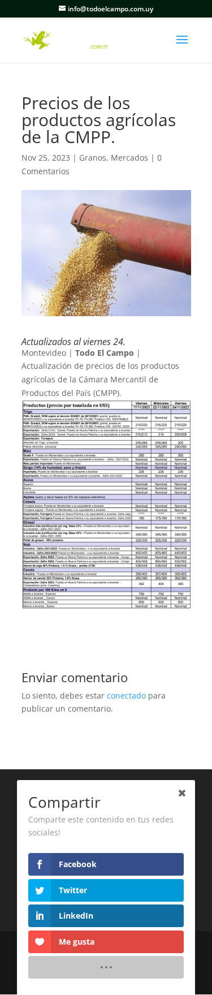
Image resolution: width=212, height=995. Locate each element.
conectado (126, 695)
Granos (92, 157)
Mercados (129, 157)
